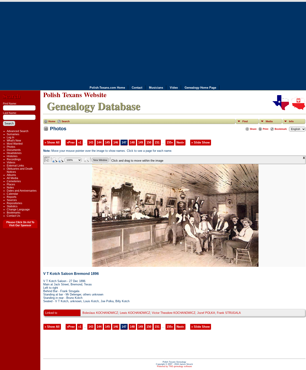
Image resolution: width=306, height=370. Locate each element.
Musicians (156, 87)
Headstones (14, 153)
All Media (12, 178)
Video (174, 87)
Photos (11, 146)
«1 (79, 142)
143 (90, 142)
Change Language (18, 209)
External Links (15, 165)
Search (11, 96)
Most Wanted (15, 143)
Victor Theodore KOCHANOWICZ (173, 312)
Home (51, 121)
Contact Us (13, 215)
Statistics (12, 206)
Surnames (13, 134)
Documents (14, 150)
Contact (137, 87)
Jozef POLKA (206, 312)
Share (253, 129)
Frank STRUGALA (229, 312)
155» (170, 142)
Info (291, 121)
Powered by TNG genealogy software (174, 366)
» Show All (52, 142)
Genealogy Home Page (200, 87)
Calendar (12, 193)
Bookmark (281, 129)
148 (132, 142)
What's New (14, 140)
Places (11, 184)
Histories (12, 156)
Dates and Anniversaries (22, 190)
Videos (11, 162)
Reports (11, 197)
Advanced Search (17, 131)
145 (107, 142)
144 (99, 142)
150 (149, 142)
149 (140, 142)
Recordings (14, 159)
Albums (11, 175)
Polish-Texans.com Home (107, 87)
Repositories (14, 203)
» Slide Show (200, 142)
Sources (12, 200)
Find (245, 121)
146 (115, 142)
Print (265, 129)
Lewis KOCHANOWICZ (135, 312)
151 (157, 142)
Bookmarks (13, 212)
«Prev (71, 142)
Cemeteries (14, 181)
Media (269, 121)
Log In (10, 137)
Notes (10, 187)
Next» (180, 142)
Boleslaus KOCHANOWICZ (100, 312)
